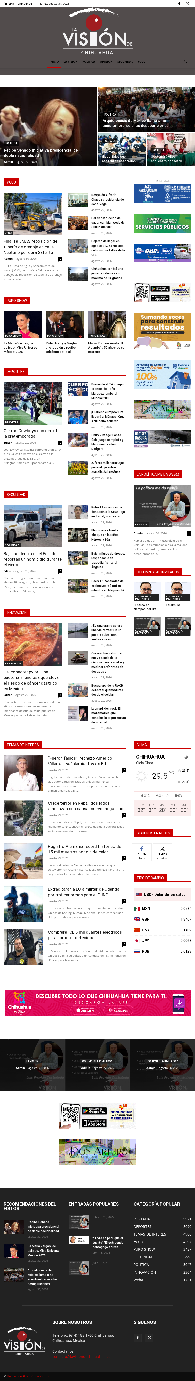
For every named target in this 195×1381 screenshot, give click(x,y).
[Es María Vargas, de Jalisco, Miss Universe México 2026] (23, 324)
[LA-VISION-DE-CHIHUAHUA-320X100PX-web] (162, 253)
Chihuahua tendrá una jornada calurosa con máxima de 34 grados (107, 273)
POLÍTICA (88, 61)
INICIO (54, 61)
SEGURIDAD (125, 61)
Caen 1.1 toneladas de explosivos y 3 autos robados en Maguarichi (107, 585)
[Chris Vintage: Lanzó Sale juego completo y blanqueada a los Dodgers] (78, 440)
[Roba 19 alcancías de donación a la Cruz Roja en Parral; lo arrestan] (78, 512)
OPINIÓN (106, 61)
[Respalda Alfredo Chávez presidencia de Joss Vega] (78, 200)
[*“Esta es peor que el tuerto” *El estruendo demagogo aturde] (79, 1240)
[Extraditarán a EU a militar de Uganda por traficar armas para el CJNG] (23, 904)
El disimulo (172, 605)
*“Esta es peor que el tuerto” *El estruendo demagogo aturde (108, 1242)
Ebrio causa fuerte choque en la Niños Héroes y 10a (105, 535)
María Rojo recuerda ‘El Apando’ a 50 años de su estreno (106, 347)
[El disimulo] (178, 592)
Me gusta (142, 847)
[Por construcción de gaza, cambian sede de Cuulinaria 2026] (78, 223)
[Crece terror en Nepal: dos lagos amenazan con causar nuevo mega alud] (23, 818)
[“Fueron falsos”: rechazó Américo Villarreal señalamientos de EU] (23, 773)
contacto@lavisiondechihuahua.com (83, 1356)
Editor (8, 442)
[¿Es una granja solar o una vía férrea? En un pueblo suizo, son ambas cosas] (78, 630)
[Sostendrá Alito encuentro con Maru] (171, 149)
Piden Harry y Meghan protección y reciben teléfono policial (62, 347)
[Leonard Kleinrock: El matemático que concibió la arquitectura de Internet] (78, 713)
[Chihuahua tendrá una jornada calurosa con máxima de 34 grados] (78, 274)
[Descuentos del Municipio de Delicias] (162, 374)
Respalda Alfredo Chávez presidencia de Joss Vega (107, 199)
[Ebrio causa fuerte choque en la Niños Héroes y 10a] (78, 535)
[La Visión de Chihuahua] (97, 31)
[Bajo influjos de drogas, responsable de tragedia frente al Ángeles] (78, 558)
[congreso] (162, 331)
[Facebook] (179, 3)
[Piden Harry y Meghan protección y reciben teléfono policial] (65, 324)
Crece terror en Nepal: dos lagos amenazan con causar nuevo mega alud (85, 806)
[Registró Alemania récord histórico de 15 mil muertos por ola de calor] (23, 861)
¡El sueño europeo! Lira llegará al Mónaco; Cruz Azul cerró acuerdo (108, 416)
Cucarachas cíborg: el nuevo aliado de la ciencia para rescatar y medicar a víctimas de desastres (107, 662)
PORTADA (109, 141)
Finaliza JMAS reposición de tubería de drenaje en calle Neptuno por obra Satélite (30, 247)
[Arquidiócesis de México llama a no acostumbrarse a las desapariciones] (146, 109)
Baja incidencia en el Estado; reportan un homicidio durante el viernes (33, 559)
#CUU (141, 61)
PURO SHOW (13, 335)
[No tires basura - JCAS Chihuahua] (162, 439)
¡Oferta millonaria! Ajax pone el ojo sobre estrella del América (107, 467)
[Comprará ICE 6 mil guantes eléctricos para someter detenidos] (23, 947)
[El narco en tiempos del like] (147, 592)
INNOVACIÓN (13, 663)
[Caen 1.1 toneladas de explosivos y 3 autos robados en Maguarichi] (78, 586)
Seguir (163, 847)
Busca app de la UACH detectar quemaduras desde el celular (107, 690)
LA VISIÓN (70, 61)
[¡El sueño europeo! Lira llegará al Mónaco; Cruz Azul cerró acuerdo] (78, 417)
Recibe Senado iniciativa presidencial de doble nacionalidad (43, 1226)
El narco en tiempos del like (145, 607)
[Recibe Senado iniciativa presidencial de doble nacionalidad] (48, 126)
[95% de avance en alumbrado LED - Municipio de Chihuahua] (162, 223)
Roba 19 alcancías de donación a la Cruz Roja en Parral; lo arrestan (108, 512)
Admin (8, 259)
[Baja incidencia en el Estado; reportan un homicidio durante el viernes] (33, 526)
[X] (187, 3)
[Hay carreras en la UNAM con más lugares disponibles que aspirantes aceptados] (122, 149)
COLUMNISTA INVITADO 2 (143, 598)
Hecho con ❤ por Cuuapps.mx (28, 1376)
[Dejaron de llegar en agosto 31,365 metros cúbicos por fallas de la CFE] (78, 246)
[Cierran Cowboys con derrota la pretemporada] (33, 403)
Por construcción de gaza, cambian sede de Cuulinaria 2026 (108, 222)
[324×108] (162, 193)
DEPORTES (11, 422)
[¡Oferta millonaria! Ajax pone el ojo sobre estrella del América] (78, 468)
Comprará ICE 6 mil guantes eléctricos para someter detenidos (85, 935)
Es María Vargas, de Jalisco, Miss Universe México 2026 (20, 347)
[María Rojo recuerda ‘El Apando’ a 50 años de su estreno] (107, 324)
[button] (185, 61)
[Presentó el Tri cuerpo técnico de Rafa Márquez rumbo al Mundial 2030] (78, 389)
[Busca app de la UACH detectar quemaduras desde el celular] (78, 690)
